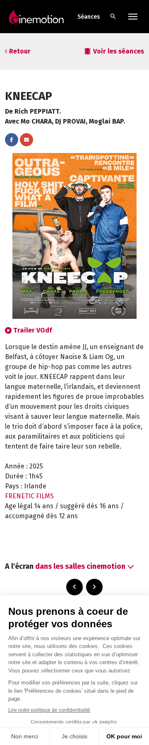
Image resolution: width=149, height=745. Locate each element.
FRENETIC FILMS (29, 496)
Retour (20, 51)
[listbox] (84, 566)
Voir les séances (118, 51)
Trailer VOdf (32, 330)
